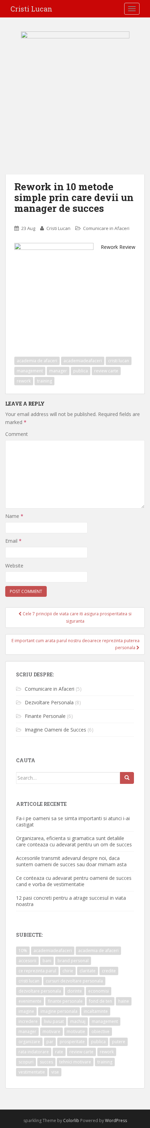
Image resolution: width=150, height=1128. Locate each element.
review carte (106, 371)
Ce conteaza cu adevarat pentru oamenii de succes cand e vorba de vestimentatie (74, 881)
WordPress (116, 1120)
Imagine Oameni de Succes (55, 729)
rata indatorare (33, 1052)
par (49, 1042)
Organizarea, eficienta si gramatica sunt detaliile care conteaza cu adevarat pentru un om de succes (74, 841)
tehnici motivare (75, 1062)
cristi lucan (118, 361)
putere (118, 1042)
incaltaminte (96, 1011)
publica (80, 371)
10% (22, 950)
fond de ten (100, 1001)
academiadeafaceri (82, 361)
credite (109, 971)
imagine (26, 1011)
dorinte (74, 991)
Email (13, 540)
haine (123, 1001)
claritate (88, 971)
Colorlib (71, 1120)
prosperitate (72, 1042)
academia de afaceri (37, 361)
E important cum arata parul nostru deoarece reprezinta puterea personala (76, 644)
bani (47, 961)
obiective (100, 1031)
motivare (51, 1031)
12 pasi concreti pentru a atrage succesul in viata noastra (71, 901)
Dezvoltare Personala (49, 702)
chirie (67, 971)
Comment (16, 434)
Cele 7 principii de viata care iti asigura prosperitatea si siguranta (77, 617)
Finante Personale (45, 716)
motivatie (76, 1031)
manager (58, 371)
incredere (28, 1021)
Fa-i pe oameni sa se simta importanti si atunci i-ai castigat (73, 821)
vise (55, 1072)
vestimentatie (31, 1072)
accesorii (27, 961)
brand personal (73, 961)
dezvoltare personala (39, 991)
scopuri (25, 1062)
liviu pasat (54, 1021)
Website (14, 565)
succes (46, 1062)
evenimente (30, 1001)
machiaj (77, 1021)
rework (24, 381)
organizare (29, 1042)
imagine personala (58, 1011)
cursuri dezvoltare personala (74, 981)
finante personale (65, 1001)
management (30, 371)
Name (14, 516)
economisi (98, 991)
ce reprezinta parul (37, 971)
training (44, 381)
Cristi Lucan (31, 8)
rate (59, 1052)
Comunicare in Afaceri (106, 228)
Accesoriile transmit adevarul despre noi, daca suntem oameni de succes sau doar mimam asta (71, 861)
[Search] (127, 778)
